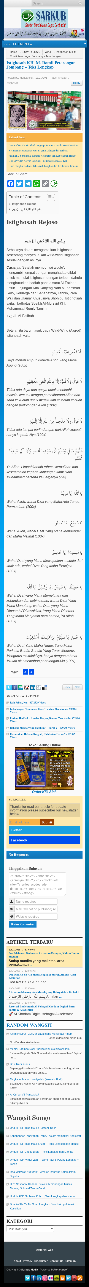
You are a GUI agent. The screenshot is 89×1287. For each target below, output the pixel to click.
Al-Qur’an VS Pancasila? (24, 1094)
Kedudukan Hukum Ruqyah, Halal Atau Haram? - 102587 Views (42, 735)
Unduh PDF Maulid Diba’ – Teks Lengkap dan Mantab (41, 1151)
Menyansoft (26, 77)
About (17, 1261)
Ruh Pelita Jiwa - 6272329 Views (28, 702)
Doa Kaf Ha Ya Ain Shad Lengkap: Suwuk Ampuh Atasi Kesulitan (43, 145)
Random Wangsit (29, 1024)
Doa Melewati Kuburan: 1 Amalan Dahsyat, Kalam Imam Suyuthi (44, 954)
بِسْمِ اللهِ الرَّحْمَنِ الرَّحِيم (27, 209)
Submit (47, 822)
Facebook (19, 840)
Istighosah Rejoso (24, 203)
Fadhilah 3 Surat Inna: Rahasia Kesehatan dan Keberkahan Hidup (42, 155)
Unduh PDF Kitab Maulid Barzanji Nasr (33, 1128)
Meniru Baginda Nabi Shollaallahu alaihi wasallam (40, 1049)
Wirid (48, 52)
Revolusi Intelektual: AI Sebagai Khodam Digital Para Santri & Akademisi (42, 1008)
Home (13, 52)
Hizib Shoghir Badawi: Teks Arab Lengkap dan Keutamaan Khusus (43, 166)
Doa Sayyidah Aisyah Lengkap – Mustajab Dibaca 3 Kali (38, 160)
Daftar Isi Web (44, 1249)
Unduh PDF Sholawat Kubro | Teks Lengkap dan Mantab (43, 1196)
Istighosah (12, 83)
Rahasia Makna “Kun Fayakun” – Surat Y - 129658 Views (42, 728)
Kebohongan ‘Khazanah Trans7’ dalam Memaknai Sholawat (45, 1135)
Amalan (62, 77)
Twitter (16, 830)
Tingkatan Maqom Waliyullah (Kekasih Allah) (36, 1079)
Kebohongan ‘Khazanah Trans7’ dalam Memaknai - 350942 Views (43, 710)
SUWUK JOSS (31, 52)
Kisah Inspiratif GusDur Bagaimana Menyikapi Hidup (41, 1033)
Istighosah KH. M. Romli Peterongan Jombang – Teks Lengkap (41, 65)
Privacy (27, 1261)
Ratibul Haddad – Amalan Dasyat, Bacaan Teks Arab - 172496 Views (45, 720)
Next (77, 687)
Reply (76, 82)
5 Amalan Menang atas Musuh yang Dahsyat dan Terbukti (38, 150)
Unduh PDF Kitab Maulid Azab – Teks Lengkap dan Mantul (44, 1143)
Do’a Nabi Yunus (20, 1064)
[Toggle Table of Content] (49, 197)
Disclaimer (41, 1261)
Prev (67, 687)
